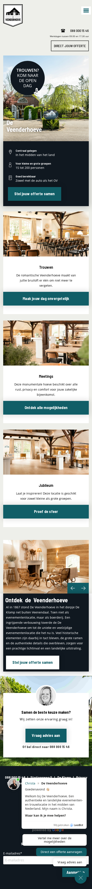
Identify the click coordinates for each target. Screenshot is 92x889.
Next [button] (83, 588)
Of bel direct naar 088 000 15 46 (46, 747)
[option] (46, 567)
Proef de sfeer (46, 511)
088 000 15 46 (79, 30)
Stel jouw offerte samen (34, 193)
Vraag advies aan (46, 735)
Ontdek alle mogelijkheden (46, 407)
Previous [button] (72, 588)
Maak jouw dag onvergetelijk (46, 298)
